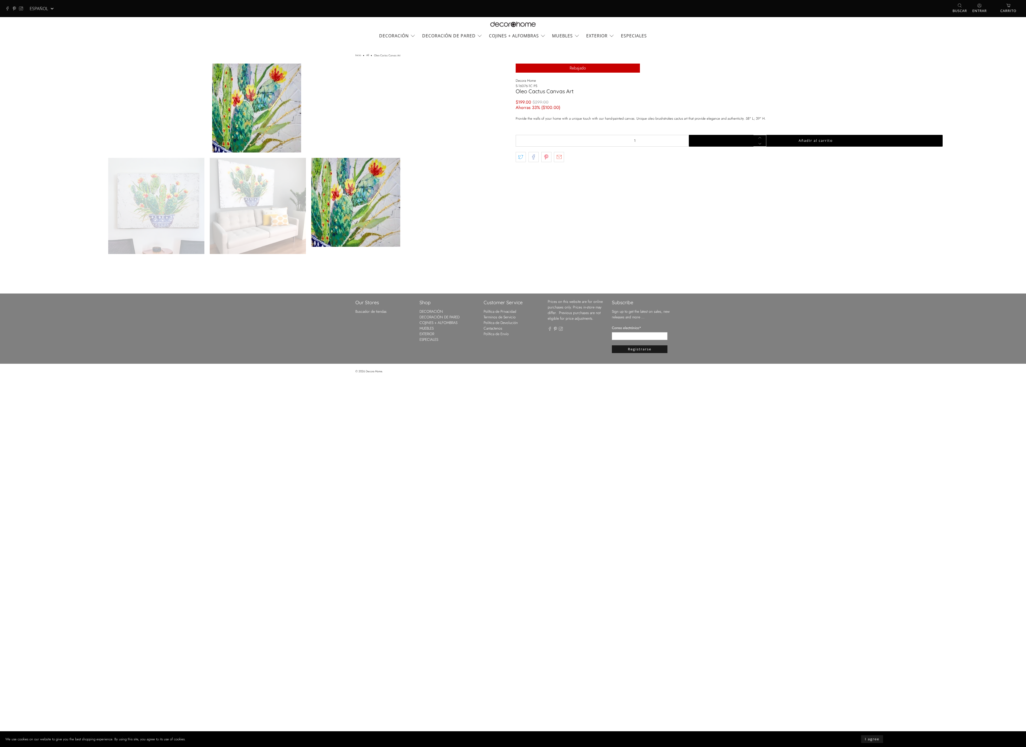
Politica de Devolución (501, 691)
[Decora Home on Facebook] (8, 8)
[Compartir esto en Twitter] (521, 157)
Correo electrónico (626, 696)
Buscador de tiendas (371, 679)
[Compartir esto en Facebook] (533, 157)
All (367, 55)
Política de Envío (496, 702)
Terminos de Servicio (500, 685)
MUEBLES (562, 36)
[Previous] (11, 292)
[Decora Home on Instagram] (22, 8)
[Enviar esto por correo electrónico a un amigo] (559, 157)
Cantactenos (493, 696)
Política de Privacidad (500, 679)
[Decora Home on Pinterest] (15, 8)
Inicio (358, 55)
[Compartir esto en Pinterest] (546, 157)
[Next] (502, 292)
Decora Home (526, 80)
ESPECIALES (634, 36)
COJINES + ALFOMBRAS (514, 36)
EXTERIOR (597, 36)
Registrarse (639, 717)
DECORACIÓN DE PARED (449, 36)
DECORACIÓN (394, 36)
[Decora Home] (513, 24)
